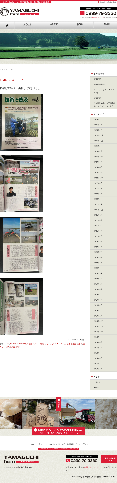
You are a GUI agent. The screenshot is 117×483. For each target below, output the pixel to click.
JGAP (7, 344)
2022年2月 (98, 204)
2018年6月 (98, 353)
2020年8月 (98, 247)
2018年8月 (98, 342)
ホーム (2, 69)
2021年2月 (98, 236)
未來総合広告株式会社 (91, 477)
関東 (18, 347)
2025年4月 (98, 130)
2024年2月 (98, 151)
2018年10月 (98, 332)
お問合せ (84, 444)
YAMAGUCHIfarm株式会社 (21, 344)
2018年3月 (98, 369)
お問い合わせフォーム (93, 467)
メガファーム (60, 344)
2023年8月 (98, 162)
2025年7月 (98, 119)
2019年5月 (98, 300)
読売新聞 (97, 79)
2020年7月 (98, 252)
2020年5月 (98, 263)
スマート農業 (38, 344)
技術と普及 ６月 (12, 80)
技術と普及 (71, 344)
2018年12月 (98, 321)
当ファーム (27, 25)
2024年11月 (98, 141)
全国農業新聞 (99, 84)
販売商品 (80, 25)
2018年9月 (98, 337)
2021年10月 (98, 215)
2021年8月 (98, 220)
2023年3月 (98, 172)
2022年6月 (98, 194)
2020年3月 (98, 273)
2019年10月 (98, 284)
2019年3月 (98, 310)
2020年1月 (98, 279)
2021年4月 (98, 231)
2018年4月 (98, 364)
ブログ (77, 444)
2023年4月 (98, 167)
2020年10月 (98, 241)
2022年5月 (98, 199)
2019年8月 (98, 289)
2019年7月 (98, 295)
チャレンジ (49, 344)
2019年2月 (98, 316)
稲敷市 (79, 344)
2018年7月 (98, 348)
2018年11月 (98, 326)
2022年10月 (98, 178)
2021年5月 (98, 226)
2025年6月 (98, 125)
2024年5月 (98, 146)
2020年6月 (98, 257)
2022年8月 (98, 183)
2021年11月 (98, 210)
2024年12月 (98, 135)
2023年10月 (98, 157)
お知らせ (97, 382)
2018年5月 (98, 358)
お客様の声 (54, 25)
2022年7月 (98, 188)
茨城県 (13, 347)
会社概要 (70, 444)
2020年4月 (98, 268)
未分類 (96, 387)
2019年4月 (98, 305)
